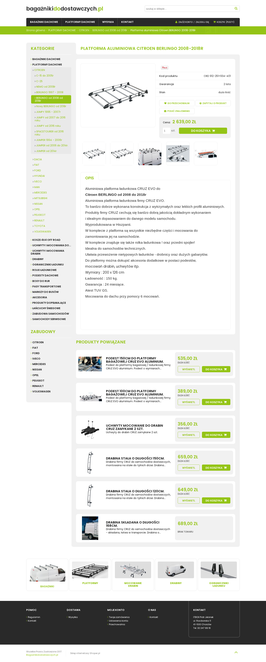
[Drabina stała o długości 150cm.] (90, 463)
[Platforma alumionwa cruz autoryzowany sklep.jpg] (94, 153)
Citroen (38, 342)
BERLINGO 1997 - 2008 (49, 92)
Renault (38, 386)
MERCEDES (40, 192)
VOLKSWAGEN (42, 231)
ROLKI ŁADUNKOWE (44, 270)
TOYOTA (39, 226)
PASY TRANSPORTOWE (46, 286)
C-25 (39, 81)
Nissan (37, 369)
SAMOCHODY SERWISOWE (49, 319)
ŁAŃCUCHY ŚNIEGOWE (46, 308)
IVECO (38, 181)
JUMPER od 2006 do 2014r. (52, 145)
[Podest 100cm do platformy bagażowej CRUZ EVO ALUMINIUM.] (90, 397)
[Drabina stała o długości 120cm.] (90, 495)
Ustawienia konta (118, 620)
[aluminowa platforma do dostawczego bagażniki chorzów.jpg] (122, 153)
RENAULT (39, 220)
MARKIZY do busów (45, 292)
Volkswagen (41, 391)
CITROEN (39, 70)
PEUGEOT (40, 215)
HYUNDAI (39, 176)
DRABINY (37, 259)
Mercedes (39, 364)
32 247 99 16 (204, 628)
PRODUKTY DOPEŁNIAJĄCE (49, 303)
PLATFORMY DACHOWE (47, 64)
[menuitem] (44, 22)
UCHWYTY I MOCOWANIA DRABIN (47, 252)
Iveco (36, 358)
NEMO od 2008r (45, 86)
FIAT (36, 165)
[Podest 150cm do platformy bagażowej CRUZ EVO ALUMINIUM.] (90, 364)
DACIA (38, 159)
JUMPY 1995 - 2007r (48, 112)
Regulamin (34, 617)
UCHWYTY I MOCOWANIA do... (51, 245)
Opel (35, 375)
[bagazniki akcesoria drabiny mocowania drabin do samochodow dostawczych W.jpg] (206, 153)
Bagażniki (47, 586)
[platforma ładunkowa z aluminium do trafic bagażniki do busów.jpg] (150, 153)
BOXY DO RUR (41, 281)
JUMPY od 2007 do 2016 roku (50, 119)
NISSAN (38, 204)
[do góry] (236, 652)
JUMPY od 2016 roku (48, 126)
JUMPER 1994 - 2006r (49, 140)
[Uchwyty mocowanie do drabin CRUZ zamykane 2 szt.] (90, 430)
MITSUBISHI (40, 198)
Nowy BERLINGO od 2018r (51, 106)
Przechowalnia (117, 624)
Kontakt (32, 620)
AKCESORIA (39, 297)
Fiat (35, 348)
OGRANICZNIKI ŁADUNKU (48, 264)
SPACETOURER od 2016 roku (49, 133)
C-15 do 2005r (45, 75)
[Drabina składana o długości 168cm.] (90, 528)
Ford (36, 353)
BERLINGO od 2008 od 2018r (49, 99)
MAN (37, 187)
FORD (37, 170)
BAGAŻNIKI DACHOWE (46, 59)
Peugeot (38, 380)
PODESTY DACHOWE (45, 275)
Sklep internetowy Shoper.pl (85, 653)
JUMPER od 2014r (46, 151)
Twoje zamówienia (119, 617)
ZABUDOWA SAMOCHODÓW (50, 313)
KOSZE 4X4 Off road (46, 240)
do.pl (64, 8)
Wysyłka (73, 617)
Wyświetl (188, 369)
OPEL (37, 209)
